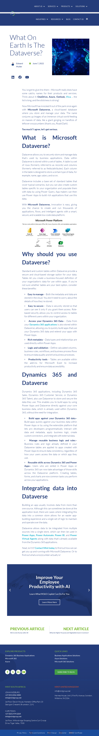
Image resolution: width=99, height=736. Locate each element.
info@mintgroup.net (13, 698)
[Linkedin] (13, 77)
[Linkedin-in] (18, 672)
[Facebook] (20, 77)
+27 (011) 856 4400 (13, 695)
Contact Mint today (45, 548)
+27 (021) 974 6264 (13, 714)
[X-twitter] (13, 672)
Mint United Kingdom (67, 686)
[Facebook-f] (7, 672)
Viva (68, 96)
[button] (40, 6)
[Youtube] (27, 77)
